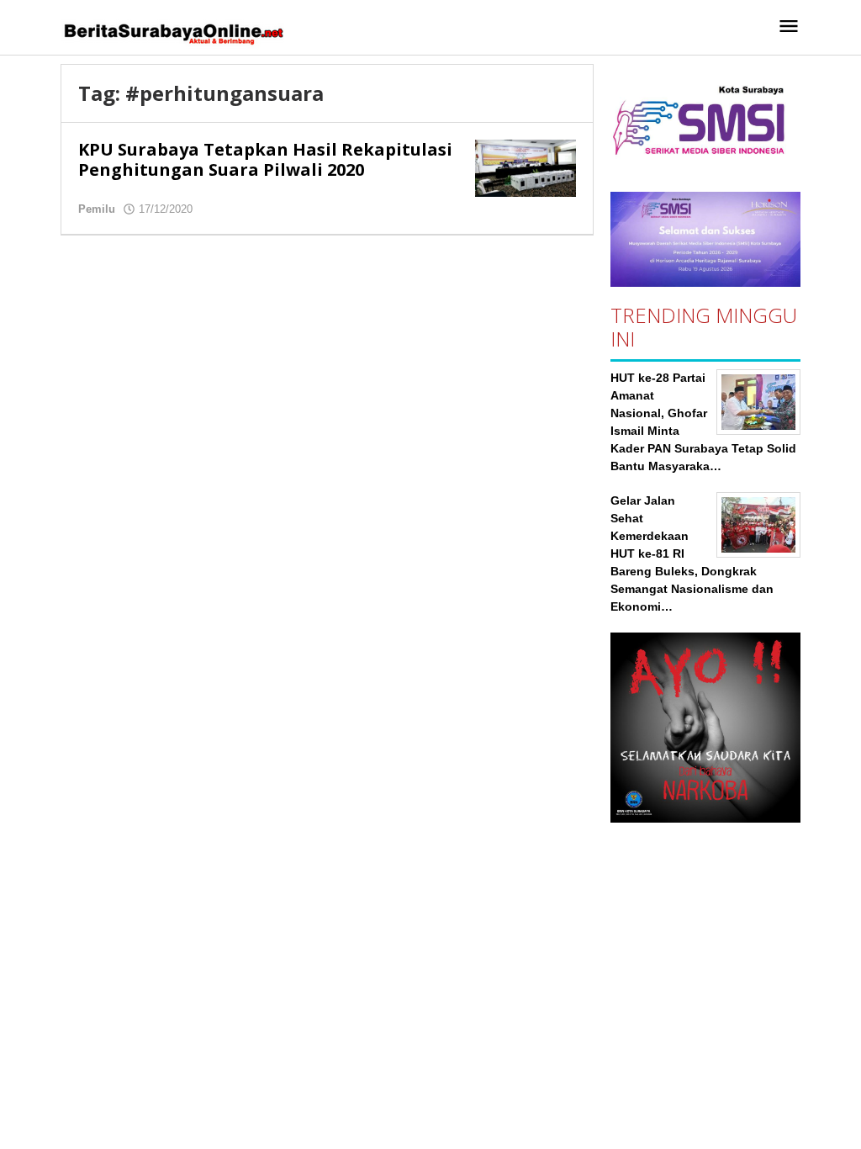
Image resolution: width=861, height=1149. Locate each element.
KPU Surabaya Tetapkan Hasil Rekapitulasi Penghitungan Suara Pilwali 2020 (265, 159)
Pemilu (96, 209)
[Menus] (788, 27)
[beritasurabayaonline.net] (172, 32)
